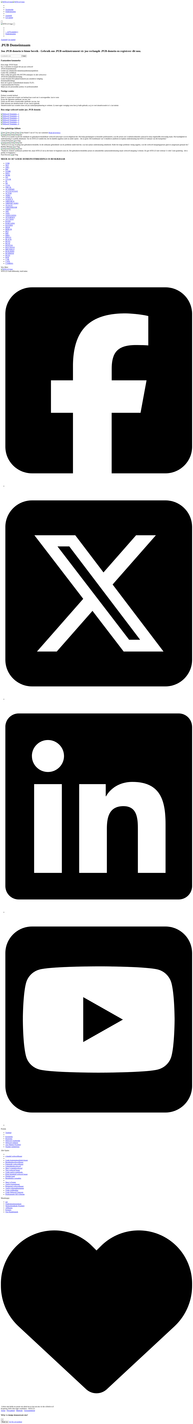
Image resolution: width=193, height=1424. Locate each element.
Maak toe (5, 1422)
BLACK (8, 239)
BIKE (7, 235)
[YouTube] (98, 1125)
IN (6, 181)
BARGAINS (10, 223)
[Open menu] (2, 21)
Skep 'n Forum (10, 1182)
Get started (9, 18)
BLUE (7, 243)
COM (7, 163)
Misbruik (19, 1411)
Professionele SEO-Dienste (15, 1194)
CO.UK (8, 179)
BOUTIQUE (10, 247)
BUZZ (7, 255)
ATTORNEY (10, 217)
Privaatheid (11, 1411)
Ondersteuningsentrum (13, 1204)
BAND (8, 221)
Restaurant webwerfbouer (14, 1186)
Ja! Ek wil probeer (15, 1422)
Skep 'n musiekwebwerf (13, 1168)
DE (6, 183)
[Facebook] (98, 486)
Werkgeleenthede (14, 1206)
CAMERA (9, 263)
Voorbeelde (9, 10)
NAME (8, 171)
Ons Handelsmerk (11, 1212)
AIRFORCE (9, 201)
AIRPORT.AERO (11, 203)
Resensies (8, 1139)
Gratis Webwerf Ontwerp (14, 1192)
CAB (7, 259)
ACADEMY (10, 189)
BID (6, 233)
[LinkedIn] (98, 912)
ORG (7, 167)
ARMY (8, 209)
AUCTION (9, 219)
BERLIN (8, 229)
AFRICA (8, 197)
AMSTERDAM (11, 207)
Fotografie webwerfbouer (14, 1164)
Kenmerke (9, 1137)
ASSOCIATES (10, 215)
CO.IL (7, 185)
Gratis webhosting (11, 1190)
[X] (98, 699)
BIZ (6, 169)
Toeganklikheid (29, 1411)
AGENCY (9, 199)
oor (6, 1202)
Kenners (8, 1210)
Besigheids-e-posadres (13, 1178)
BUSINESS (9, 253)
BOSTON (9, 245)
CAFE (7, 261)
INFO (7, 173)
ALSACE (9, 205)
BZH (7, 257)
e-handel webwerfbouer (13, 1156)
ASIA (7, 213)
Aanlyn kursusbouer (12, 1184)
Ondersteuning (10, 12)
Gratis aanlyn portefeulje (14, 1172)
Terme (3, 1411)
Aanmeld (8, 16)
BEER (7, 227)
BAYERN (9, 225)
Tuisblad (8, 1133)
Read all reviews (54, 133)
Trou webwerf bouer (12, 1170)
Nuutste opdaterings (12, 1147)
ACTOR (8, 193)
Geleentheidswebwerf (13, 1166)
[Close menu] (14, 24)
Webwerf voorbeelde (12, 1141)
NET (7, 165)
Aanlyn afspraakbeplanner (14, 1188)
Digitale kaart (10, 1176)
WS (6, 177)
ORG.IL (8, 187)
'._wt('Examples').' (11, 32)
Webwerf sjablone (11, 1143)
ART (7, 211)
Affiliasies (9, 1208)
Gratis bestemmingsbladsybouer (16, 1160)
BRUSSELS (9, 249)
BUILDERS (9, 251)
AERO (7, 195)
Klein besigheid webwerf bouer (16, 1174)
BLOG (7, 241)
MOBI (7, 175)
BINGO (8, 237)
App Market (13, 1145)
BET (7, 231)
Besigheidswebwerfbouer (14, 1162)
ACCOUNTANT (11, 191)
